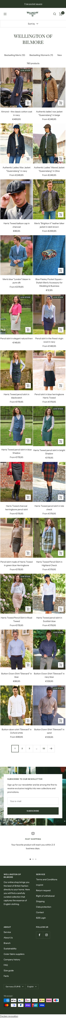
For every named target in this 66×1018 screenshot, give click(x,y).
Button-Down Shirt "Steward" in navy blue (49, 675)
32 (44, 748)
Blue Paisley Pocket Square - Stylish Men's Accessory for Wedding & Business (49, 282)
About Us (8, 937)
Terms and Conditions (46, 879)
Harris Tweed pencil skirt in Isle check (49, 508)
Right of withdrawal (45, 896)
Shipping (40, 901)
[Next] (51, 748)
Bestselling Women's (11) (41, 55)
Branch (7, 943)
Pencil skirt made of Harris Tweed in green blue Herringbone (16, 563)
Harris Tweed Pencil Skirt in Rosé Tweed (16, 619)
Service (7, 932)
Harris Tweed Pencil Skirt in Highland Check (49, 563)
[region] (33, 843)
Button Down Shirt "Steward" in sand (49, 731)
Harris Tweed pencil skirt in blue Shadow (16, 451)
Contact (40, 912)
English (30, 986)
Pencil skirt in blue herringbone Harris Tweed (49, 396)
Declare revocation (9, 1016)
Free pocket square (33, 4)
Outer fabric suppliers (14, 954)
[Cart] (60, 14)
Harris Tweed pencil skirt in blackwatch (16, 396)
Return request (43, 890)
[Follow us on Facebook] (39, 935)
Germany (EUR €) (13, 986)
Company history (12, 959)
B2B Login (41, 917)
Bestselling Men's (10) (14, 55)
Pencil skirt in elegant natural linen (16, 338)
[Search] (54, 14)
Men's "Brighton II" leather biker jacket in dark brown (49, 225)
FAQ (6, 965)
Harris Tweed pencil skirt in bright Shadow (49, 452)
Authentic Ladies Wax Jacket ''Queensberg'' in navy (16, 169)
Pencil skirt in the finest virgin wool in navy (49, 340)
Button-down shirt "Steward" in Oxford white (16, 731)
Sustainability (10, 948)
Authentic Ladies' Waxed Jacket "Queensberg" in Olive (49, 169)
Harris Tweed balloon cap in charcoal (17, 225)
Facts (6, 976)
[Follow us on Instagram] (46, 935)
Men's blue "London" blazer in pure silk (16, 281)
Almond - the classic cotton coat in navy (16, 113)
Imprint (39, 885)
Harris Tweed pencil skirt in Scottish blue (49, 619)
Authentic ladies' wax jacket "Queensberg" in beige (49, 113)
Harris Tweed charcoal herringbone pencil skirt (16, 508)
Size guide (9, 970)
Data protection (43, 906)
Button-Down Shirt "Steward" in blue (16, 675)
